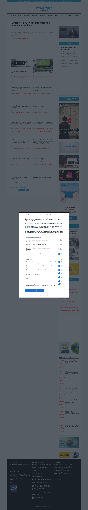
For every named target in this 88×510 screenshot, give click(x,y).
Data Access (44, 295)
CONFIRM (34, 290)
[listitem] (44, 237)
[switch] (60, 240)
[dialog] (44, 255)
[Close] (66, 215)
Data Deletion (36, 295)
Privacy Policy (51, 295)
